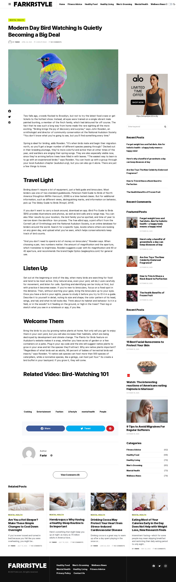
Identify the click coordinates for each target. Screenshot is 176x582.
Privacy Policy (64, 573)
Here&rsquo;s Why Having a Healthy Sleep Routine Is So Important (67, 523)
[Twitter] (159, 566)
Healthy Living (133, 460)
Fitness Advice (134, 450)
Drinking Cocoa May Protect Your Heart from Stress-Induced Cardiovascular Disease (107, 525)
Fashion (59, 412)
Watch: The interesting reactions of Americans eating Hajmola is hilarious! (147, 385)
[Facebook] (154, 566)
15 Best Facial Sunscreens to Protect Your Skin (145, 343)
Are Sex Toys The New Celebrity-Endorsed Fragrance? (152, 260)
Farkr (43, 455)
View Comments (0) (70, 475)
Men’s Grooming (80, 565)
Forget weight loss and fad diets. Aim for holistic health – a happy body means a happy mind (146, 147)
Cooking (28, 412)
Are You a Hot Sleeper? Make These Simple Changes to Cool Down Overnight (23, 525)
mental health (88, 412)
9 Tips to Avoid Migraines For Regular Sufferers (146, 428)
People (103, 412)
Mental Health (17, 20)
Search (165, 126)
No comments (56, 42)
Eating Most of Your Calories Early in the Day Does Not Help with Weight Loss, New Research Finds (149, 525)
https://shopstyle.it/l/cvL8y (147, 116)
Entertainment (44, 412)
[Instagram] (165, 566)
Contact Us (79, 573)
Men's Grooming (134, 465)
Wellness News (134, 476)
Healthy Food (133, 455)
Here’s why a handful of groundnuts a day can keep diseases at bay (152, 242)
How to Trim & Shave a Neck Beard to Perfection (153, 277)
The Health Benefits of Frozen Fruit (143, 192)
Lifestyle (72, 412)
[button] (9, 4)
